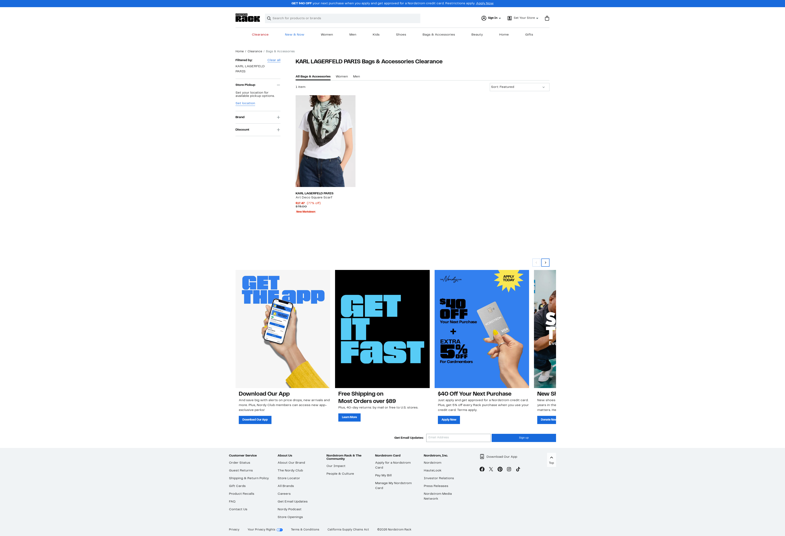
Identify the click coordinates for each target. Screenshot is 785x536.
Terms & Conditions (305, 529)
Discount (242, 129)
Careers (284, 493)
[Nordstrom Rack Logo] (248, 17)
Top (551, 463)
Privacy (234, 529)
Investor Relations (439, 478)
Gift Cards (237, 486)
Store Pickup (245, 85)
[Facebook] (482, 470)
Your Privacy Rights (261, 529)
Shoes (401, 34)
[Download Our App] (283, 329)
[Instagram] (509, 470)
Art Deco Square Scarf (314, 197)
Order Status (239, 462)
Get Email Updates (293, 501)
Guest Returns (241, 470)
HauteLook (433, 470)
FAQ (232, 501)
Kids (376, 34)
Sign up (524, 438)
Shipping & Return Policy (249, 478)
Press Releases (436, 486)
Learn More (349, 417)
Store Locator (289, 478)
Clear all (273, 60)
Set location (245, 103)
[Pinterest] (500, 470)
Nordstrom (432, 462)
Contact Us (238, 509)
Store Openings (290, 517)
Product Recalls (241, 493)
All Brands (286, 486)
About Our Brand (291, 462)
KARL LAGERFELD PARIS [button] (250, 69)
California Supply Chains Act (348, 529)
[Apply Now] (482, 329)
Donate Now (549, 420)
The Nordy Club (290, 470)
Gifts (529, 34)
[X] (491, 470)
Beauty (477, 34)
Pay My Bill (383, 475)
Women (327, 34)
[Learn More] (382, 329)
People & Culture (340, 473)
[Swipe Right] (545, 262)
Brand (240, 117)
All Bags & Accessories (313, 76)
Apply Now (485, 3)
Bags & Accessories (439, 34)
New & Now (294, 34)
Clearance (260, 34)
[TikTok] (518, 470)
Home (504, 34)
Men (352, 34)
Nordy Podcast (290, 509)
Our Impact (335, 466)
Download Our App (255, 420)
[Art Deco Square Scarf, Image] (325, 141)
